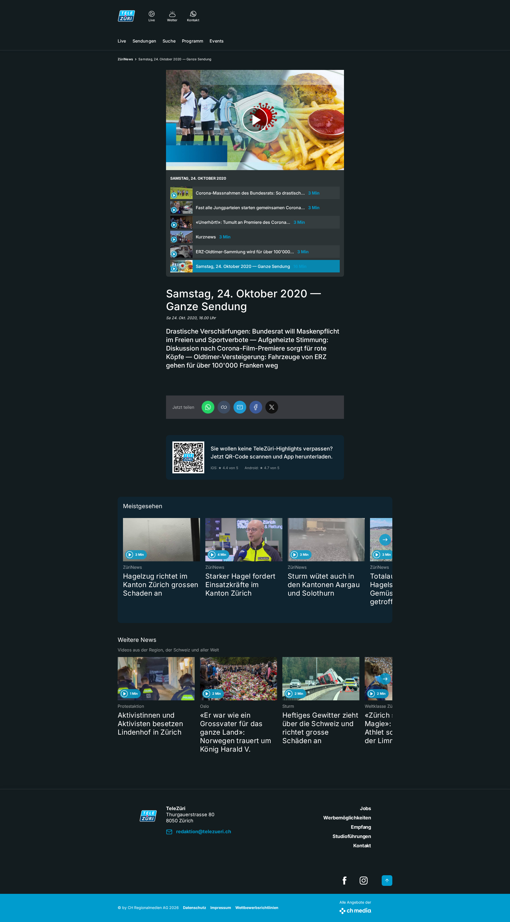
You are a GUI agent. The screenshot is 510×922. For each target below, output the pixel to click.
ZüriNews (125, 59)
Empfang (361, 827)
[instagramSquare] (363, 880)
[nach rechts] (385, 540)
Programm (192, 41)
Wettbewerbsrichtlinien (256, 907)
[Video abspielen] (255, 120)
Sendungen (144, 41)
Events (217, 41)
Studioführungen (352, 836)
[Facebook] (255, 407)
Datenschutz (194, 907)
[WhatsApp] (208, 407)
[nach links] (125, 540)
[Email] (239, 407)
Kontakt (362, 845)
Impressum (220, 907)
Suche (169, 41)
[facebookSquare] (344, 880)
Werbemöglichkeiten (347, 817)
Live (122, 41)
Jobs (365, 808)
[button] (224, 407)
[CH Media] (355, 910)
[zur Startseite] (126, 16)
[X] (271, 407)
